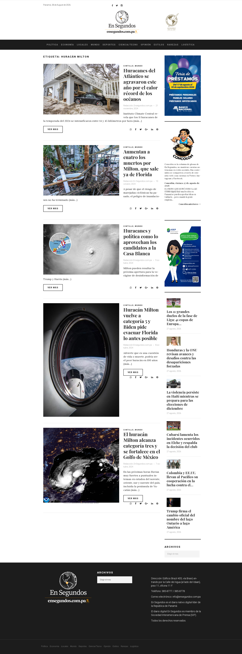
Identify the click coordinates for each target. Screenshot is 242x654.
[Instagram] (122, 5)
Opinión (146, 45)
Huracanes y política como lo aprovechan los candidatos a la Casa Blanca (140, 242)
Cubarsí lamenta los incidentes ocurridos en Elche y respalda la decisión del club (183, 440)
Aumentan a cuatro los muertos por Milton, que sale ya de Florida (141, 163)
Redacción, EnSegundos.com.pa (137, 464)
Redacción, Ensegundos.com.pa (137, 105)
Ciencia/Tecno (128, 45)
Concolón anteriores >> (190, 204)
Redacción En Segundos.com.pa (137, 181)
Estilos (159, 45)
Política (52, 45)
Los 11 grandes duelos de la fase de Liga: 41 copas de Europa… (182, 317)
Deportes (109, 45)
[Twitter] (117, 5)
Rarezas (173, 45)
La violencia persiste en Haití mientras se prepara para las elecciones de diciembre (183, 400)
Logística (188, 45)
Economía (67, 45)
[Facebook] (112, 5)
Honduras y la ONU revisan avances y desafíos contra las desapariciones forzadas (182, 358)
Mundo (95, 45)
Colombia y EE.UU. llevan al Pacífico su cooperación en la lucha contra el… (182, 478)
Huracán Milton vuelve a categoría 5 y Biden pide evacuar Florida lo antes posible (141, 323)
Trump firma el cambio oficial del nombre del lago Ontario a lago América (181, 519)
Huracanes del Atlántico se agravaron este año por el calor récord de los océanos (140, 84)
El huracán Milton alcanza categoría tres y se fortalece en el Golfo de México (141, 445)
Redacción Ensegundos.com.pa (137, 260)
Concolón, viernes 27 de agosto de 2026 (182, 184)
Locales (82, 45)
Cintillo (128, 66)
